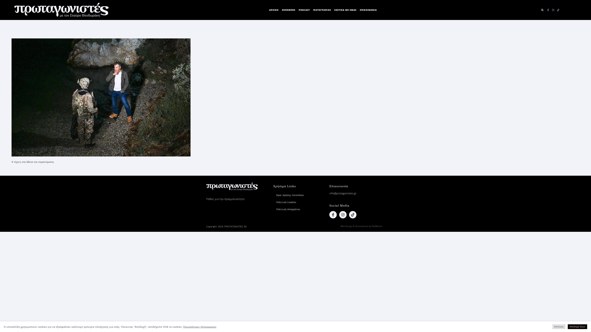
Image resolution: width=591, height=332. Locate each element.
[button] (542, 10)
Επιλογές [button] (559, 326)
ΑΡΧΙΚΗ (274, 9)
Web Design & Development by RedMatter (361, 226)
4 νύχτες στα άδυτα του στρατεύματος (33, 161)
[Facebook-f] (548, 10)
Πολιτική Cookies (286, 202)
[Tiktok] (558, 10)
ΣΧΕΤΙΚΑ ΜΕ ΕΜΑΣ (345, 9)
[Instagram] (553, 10)
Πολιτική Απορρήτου (288, 209)
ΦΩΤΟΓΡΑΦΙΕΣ (322, 9)
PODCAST (304, 9)
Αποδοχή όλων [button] (577, 326)
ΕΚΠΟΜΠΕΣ (288, 9)
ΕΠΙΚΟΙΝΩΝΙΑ (368, 9)
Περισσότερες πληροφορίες (200, 326)
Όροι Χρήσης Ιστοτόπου (290, 195)
